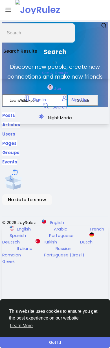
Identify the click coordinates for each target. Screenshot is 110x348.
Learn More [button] (21, 325)
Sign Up (78, 100)
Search (59, 107)
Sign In (39, 100)
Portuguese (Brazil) (64, 255)
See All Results (55, 73)
